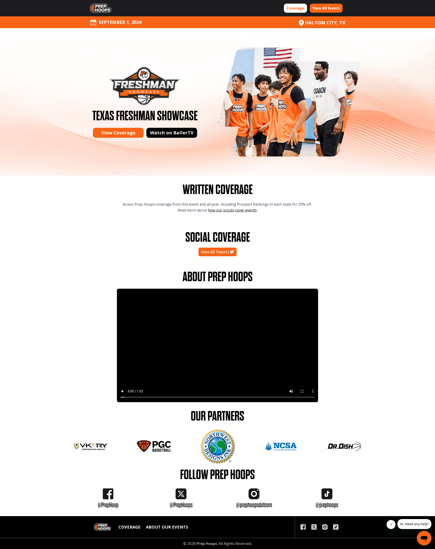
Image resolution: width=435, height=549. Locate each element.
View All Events (326, 8)
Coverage (295, 8)
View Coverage (118, 133)
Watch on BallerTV (171, 133)
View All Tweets (215, 251)
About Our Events (167, 527)
